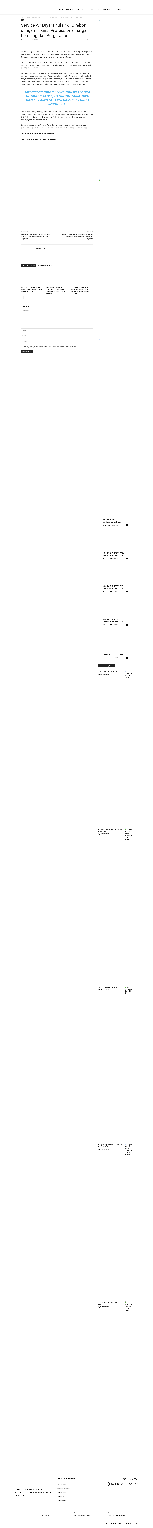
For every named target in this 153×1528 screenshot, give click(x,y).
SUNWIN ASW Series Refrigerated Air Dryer (112, 521)
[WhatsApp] (37, 44)
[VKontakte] (31, 1523)
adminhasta (26, 39)
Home (61, 10)
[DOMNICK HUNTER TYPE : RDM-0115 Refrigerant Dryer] (115, 543)
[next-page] (25, 297)
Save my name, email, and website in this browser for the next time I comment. (50, 347)
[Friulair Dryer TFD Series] (115, 643)
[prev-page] (22, 297)
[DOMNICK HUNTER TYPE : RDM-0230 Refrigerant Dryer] (115, 610)
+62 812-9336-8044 (45, 139)
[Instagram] (21, 1523)
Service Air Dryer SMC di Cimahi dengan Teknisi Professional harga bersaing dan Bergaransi (31, 289)
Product (90, 10)
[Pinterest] (32, 44)
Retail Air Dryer (107, 558)
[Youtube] (35, 1523)
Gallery (106, 10)
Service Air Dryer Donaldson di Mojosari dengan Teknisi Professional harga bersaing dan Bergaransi (77, 237)
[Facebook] (23, 44)
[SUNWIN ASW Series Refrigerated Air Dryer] (115, 510)
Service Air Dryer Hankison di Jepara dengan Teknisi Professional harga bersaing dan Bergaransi (36, 237)
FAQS (98, 10)
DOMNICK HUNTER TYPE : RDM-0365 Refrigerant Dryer (114, 587)
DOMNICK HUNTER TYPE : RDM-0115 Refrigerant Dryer (114, 554)
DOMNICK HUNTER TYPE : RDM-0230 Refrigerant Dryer (114, 620)
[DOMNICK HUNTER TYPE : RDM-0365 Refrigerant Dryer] (115, 577)
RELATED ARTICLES (28, 265)
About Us (69, 10)
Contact (80, 10)
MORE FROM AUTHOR (45, 265)
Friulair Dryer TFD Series (113, 655)
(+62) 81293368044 (123, 1484)
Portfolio (116, 10)
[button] (129, 10)
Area (28, 17)
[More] (42, 44)
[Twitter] (28, 44)
